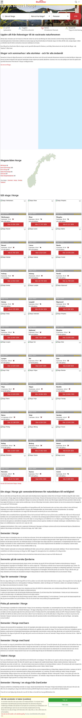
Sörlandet (4, 173)
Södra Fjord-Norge (6, 171)
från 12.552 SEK (13, 281)
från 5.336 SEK (68, 309)
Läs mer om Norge (5, 65)
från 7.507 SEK (41, 337)
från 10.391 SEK (13, 224)
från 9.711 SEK (13, 479)
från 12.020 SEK (13, 394)
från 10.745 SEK (41, 281)
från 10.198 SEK (13, 422)
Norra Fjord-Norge (6, 167)
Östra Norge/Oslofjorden (7, 175)
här (2, 716)
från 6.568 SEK (68, 366)
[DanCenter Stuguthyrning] (41, 2)
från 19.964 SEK (41, 394)
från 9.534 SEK (68, 451)
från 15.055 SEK (68, 337)
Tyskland (2, 182)
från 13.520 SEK (13, 366)
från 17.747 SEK (41, 224)
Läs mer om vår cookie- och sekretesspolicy (13, 714)
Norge (15, 180)
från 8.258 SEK (41, 422)
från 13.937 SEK (13, 451)
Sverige (20, 180)
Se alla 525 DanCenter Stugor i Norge (10, 483)
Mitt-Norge (4, 165)
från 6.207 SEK (41, 366)
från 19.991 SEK (68, 394)
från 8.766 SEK (13, 253)
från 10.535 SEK (68, 253)
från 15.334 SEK (41, 309)
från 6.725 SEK (13, 309)
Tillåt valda (65, 705)
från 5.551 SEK (41, 479)
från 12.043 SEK (68, 422)
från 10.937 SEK (13, 337)
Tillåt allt (64, 700)
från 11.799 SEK (68, 281)
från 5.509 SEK (68, 479)
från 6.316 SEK (41, 253)
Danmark (10, 180)
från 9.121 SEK (68, 224)
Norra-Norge (4, 169)
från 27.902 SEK (41, 451)
